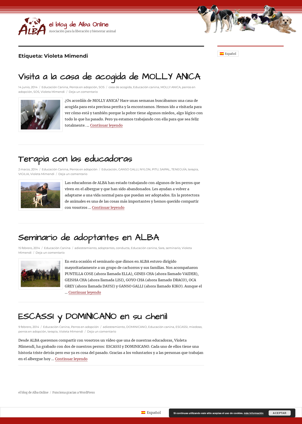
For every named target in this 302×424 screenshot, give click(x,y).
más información (254, 413)
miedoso (195, 327)
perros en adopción (32, 331)
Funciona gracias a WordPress (73, 392)
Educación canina (146, 87)
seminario (173, 248)
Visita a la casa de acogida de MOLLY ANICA (109, 77)
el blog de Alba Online (79, 24)
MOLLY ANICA (171, 87)
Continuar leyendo (106, 125)
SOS (102, 87)
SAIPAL (165, 169)
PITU (155, 169)
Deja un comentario (83, 91)
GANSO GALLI (128, 169)
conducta (123, 248)
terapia (193, 169)
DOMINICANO (136, 327)
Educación (109, 169)
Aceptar (280, 413)
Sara (161, 248)
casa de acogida (120, 87)
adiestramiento (86, 248)
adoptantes (106, 248)
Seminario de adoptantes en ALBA (88, 238)
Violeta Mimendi (53, 91)
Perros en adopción (83, 87)
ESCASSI (182, 327)
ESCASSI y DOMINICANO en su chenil (92, 316)
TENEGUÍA (179, 169)
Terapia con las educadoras (75, 159)
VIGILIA (23, 174)
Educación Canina (55, 87)
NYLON (145, 169)
